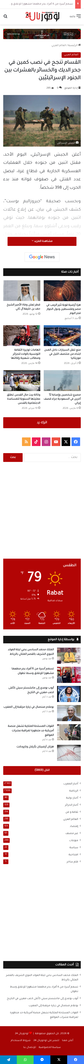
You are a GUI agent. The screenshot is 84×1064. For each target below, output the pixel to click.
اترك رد (42, 423)
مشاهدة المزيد (43, 241)
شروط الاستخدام (21, 1040)
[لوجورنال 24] (42, 16)
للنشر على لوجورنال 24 (46, 1040)
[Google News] (42, 257)
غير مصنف (71, 833)
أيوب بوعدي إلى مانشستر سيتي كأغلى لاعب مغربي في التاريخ (42, 998)
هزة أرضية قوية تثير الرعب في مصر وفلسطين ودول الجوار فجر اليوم (63, 309)
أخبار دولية (72, 798)
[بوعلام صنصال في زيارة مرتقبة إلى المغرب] (69, 713)
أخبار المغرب (70, 783)
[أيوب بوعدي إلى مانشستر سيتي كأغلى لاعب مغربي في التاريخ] (69, 694)
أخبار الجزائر (71, 805)
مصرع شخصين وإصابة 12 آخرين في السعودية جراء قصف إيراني (62, 399)
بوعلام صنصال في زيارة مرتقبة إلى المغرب (28, 707)
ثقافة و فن (71, 812)
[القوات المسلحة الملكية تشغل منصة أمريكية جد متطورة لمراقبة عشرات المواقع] (69, 732)
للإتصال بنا (29, 1047)
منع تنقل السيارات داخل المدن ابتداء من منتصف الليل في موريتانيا (62, 354)
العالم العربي (58, 45)
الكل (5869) (42, 770)
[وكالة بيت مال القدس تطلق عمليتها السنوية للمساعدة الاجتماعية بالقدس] (21, 380)
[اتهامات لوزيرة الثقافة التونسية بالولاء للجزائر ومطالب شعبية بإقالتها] (21, 335)
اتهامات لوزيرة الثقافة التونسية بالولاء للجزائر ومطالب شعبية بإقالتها (25, 354)
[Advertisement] (42, 510)
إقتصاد (74, 826)
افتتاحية (73, 854)
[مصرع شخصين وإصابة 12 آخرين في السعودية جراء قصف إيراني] (62, 380)
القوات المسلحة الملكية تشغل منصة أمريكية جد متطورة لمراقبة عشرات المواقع (31, 731)
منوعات (73, 840)
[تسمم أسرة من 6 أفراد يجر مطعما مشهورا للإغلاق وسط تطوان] (69, 675)
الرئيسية (73, 45)
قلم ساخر (72, 861)
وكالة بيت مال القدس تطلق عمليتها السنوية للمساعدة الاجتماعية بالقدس (23, 399)
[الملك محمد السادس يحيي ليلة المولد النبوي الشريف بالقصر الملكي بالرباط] (69, 656)
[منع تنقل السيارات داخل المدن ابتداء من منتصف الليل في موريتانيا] (62, 335)
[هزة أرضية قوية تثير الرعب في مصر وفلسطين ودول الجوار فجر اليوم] (62, 290)
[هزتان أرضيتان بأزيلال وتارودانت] (69, 753)
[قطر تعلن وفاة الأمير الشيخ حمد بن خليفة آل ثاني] (21, 290)
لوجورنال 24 (21, 1033)
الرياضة (73, 791)
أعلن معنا (67, 1040)
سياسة (74, 847)
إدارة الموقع (71, 88)
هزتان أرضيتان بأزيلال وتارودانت (35, 746)
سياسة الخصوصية (50, 1047)
